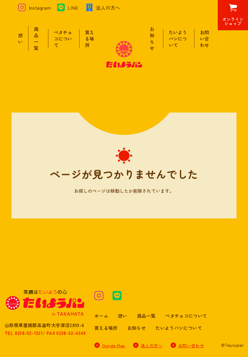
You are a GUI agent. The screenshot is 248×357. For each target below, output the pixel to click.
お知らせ (152, 38)
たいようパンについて (178, 38)
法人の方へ (151, 345)
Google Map (113, 345)
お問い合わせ (204, 38)
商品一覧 (36, 38)
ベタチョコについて (63, 38)
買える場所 (89, 38)
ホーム (101, 316)
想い (20, 38)
